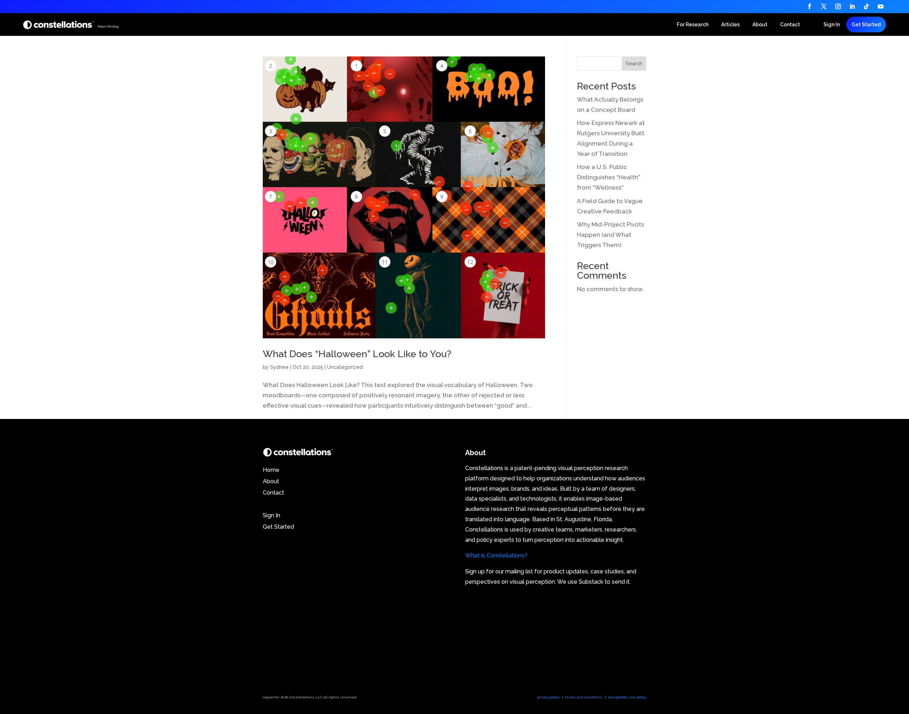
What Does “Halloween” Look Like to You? (357, 353)
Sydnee (279, 367)
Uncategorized (345, 367)
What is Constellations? (496, 555)
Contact (790, 24)
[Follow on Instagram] (838, 6)
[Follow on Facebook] (809, 6)
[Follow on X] (823, 6)
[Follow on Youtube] (880, 6)
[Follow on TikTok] (866, 6)
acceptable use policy (627, 697)
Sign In (831, 24)
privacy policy (548, 697)
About (759, 24)
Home (272, 470)
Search (634, 63)
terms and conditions (584, 697)
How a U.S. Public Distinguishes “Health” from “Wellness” (608, 177)
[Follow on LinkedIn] (852, 6)
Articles (730, 24)
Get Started (866, 24)
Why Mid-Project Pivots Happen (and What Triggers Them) (610, 235)
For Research (692, 24)
